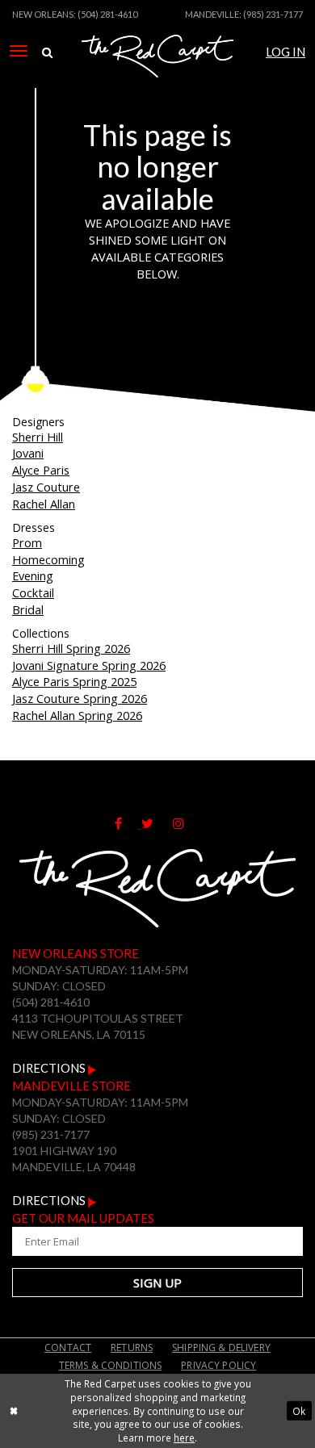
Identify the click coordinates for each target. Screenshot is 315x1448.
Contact (67, 1347)
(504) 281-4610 (107, 14)
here (184, 1437)
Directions (50, 1068)
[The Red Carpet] (157, 75)
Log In (285, 52)
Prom (27, 542)
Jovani (28, 453)
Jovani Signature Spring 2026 (89, 665)
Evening (32, 575)
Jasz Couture (46, 487)
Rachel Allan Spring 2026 (77, 715)
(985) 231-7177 (273, 14)
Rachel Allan (43, 504)
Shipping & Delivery (221, 1347)
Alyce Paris (40, 470)
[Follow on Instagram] (186, 823)
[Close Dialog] (13, 1410)
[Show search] (47, 53)
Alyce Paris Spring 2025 (74, 681)
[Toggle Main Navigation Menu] (18, 51)
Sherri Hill (37, 437)
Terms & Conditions (110, 1365)
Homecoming (48, 559)
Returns (132, 1347)
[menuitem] (18, 51)
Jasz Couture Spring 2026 (79, 698)
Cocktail (33, 592)
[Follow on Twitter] (157, 823)
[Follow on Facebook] (128, 823)
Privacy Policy (218, 1365)
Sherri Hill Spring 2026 (71, 648)
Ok (298, 1410)
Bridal (28, 609)
